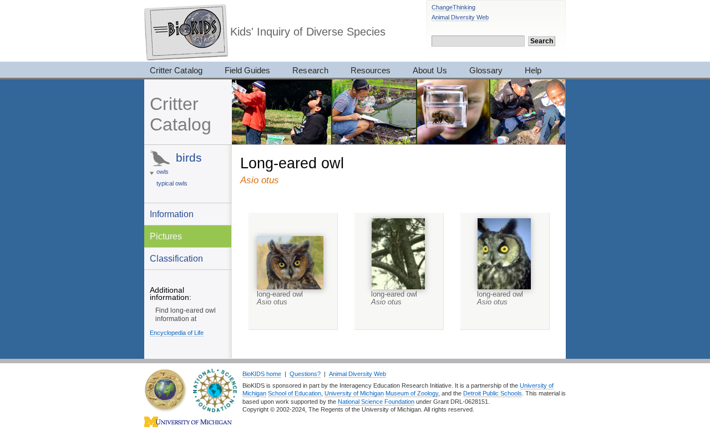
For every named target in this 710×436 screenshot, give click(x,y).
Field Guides (248, 70)
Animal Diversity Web (460, 17)
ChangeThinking (453, 7)
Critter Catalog (176, 70)
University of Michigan (354, 393)
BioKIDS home (261, 373)
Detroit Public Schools (492, 393)
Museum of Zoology (412, 393)
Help (533, 70)
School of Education (294, 393)
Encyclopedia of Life (177, 332)
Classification (176, 258)
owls (162, 171)
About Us (430, 70)
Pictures (166, 236)
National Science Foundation (376, 401)
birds (189, 157)
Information (172, 214)
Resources (370, 70)
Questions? (305, 373)
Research (310, 70)
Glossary (486, 70)
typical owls (171, 183)
